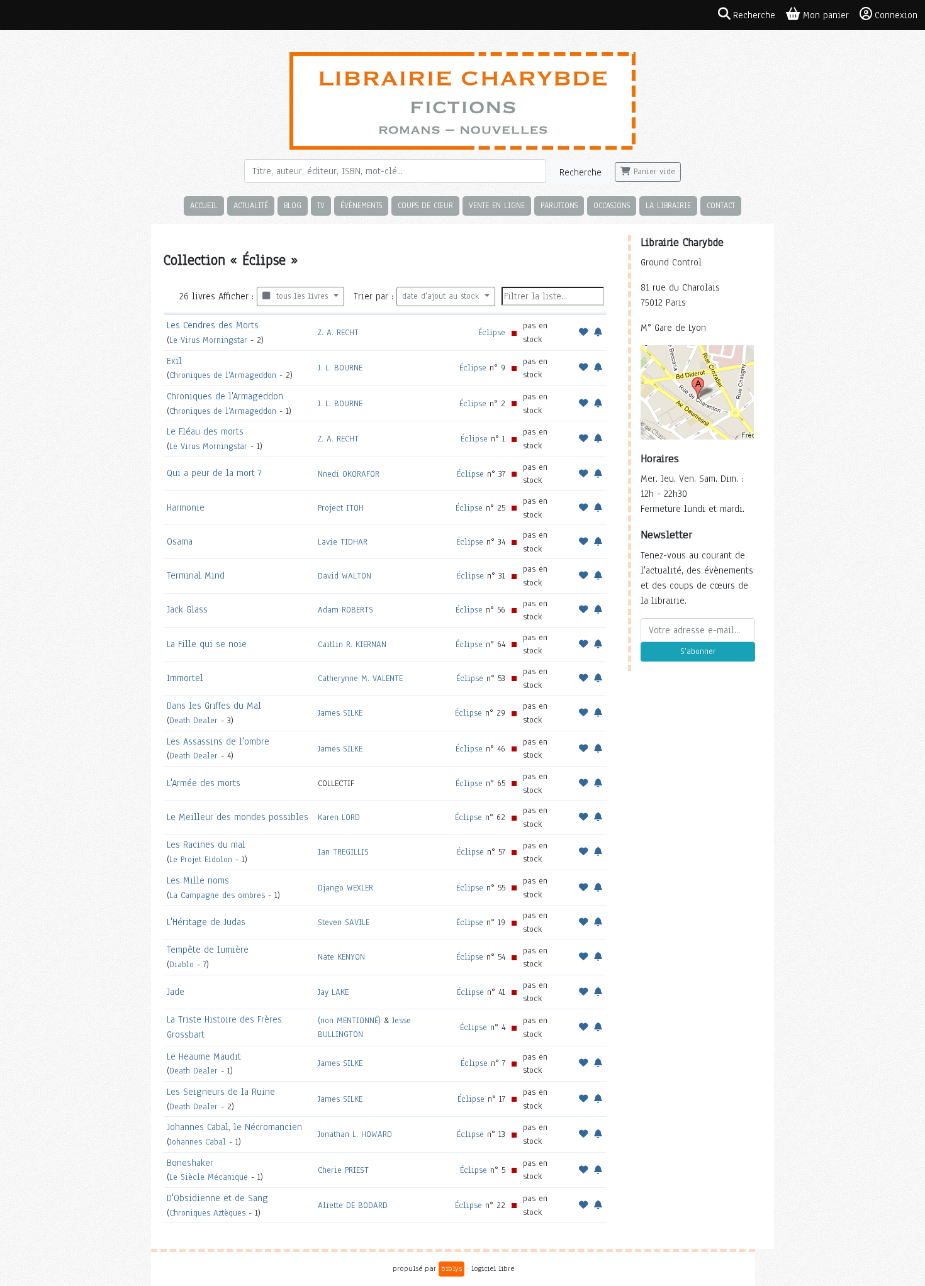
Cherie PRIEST (343, 1170)
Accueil (204, 205)
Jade (175, 991)
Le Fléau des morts (205, 431)
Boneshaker (190, 1162)
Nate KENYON (341, 957)
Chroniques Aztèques (207, 1213)
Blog (292, 205)
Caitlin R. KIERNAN (352, 644)
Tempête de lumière (208, 949)
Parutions (559, 205)
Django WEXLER (345, 888)
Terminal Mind (196, 575)
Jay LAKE (333, 992)
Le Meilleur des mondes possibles (237, 817)
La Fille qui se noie (207, 644)
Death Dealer (193, 720)
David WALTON (344, 576)
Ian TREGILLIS (343, 852)
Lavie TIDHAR (342, 542)
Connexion (896, 15)
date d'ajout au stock (442, 296)
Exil (174, 361)
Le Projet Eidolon (200, 859)
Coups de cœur (425, 205)
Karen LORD (339, 817)
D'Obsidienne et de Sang (217, 1198)
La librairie (668, 205)
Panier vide (653, 171)
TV (321, 205)
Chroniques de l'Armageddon (222, 375)
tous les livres (300, 296)
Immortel (185, 678)
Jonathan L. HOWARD (355, 1134)
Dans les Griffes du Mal (214, 705)
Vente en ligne (497, 205)
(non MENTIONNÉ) (349, 1020)
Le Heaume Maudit (204, 1056)
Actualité (250, 205)
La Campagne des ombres (217, 895)
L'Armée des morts (203, 783)
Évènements (361, 205)
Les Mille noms (198, 880)
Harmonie (186, 507)
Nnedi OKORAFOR (348, 474)
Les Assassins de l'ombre (218, 741)
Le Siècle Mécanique (208, 1177)
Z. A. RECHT (338, 332)
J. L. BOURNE (340, 368)
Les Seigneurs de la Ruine (221, 1091)
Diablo (181, 964)
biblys (451, 1268)
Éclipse (491, 332)
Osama (180, 541)
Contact (721, 205)
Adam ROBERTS (345, 610)
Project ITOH (341, 508)
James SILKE (340, 713)
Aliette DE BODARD (353, 1205)
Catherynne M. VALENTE (360, 678)
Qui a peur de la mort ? (214, 473)
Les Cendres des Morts (213, 325)
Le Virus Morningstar (208, 340)
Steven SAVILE (343, 922)
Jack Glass (187, 609)
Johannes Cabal (197, 1142)
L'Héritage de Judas (206, 922)
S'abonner (697, 651)
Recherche (580, 172)
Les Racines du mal (206, 844)
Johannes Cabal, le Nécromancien (234, 1127)
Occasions (611, 205)
